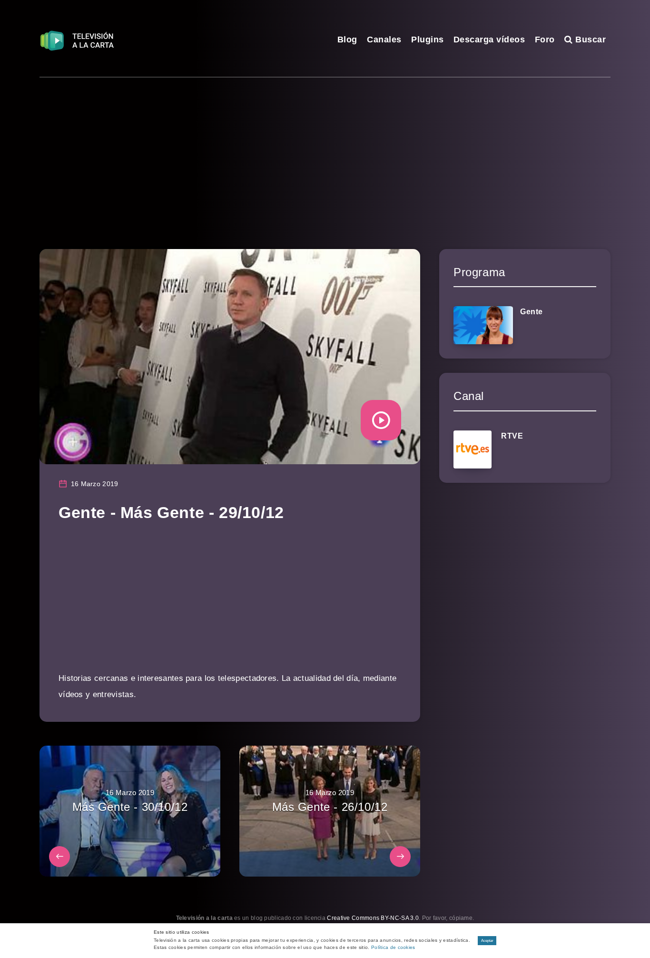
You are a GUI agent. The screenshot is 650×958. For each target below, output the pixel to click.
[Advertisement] (325, 149)
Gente (531, 312)
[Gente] (483, 325)
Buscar (589, 39)
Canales (384, 39)
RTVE (512, 436)
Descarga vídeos (489, 39)
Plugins (427, 39)
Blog (347, 39)
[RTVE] (472, 449)
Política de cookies (393, 947)
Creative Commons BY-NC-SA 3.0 (373, 918)
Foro (545, 39)
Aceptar (487, 940)
